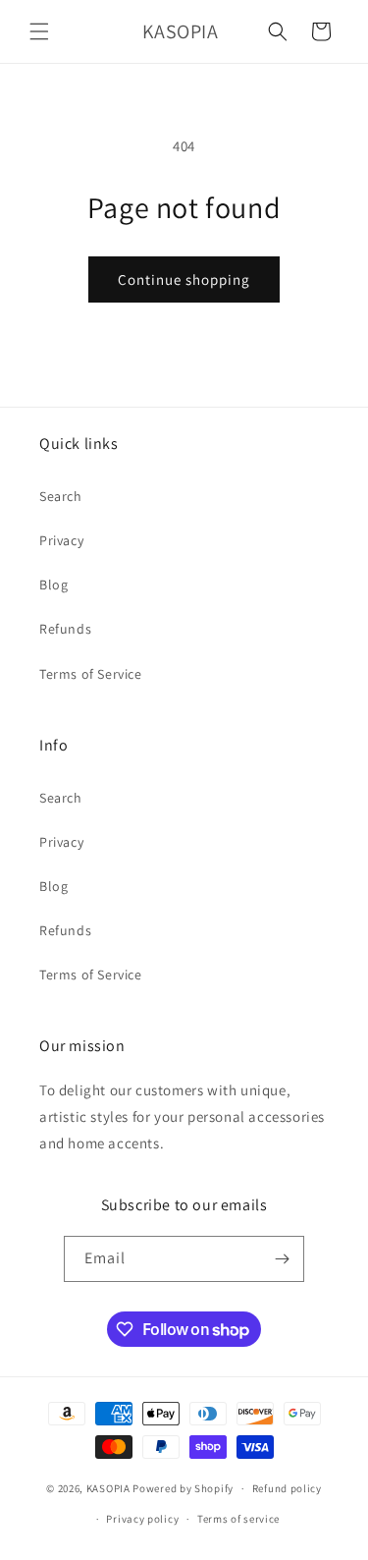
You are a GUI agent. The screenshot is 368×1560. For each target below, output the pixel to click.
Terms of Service (90, 674)
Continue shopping (184, 279)
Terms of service (238, 1519)
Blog (53, 584)
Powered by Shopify (183, 1488)
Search (60, 496)
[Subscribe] (281, 1259)
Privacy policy (142, 1519)
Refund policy (287, 1488)
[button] (39, 31)
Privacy (61, 540)
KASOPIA (108, 1488)
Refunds (65, 629)
